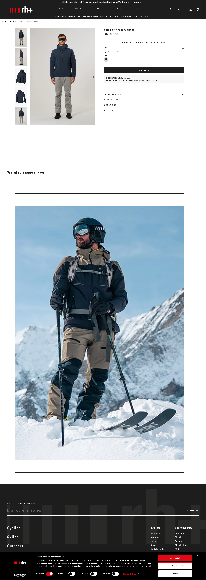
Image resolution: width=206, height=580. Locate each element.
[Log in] (190, 9)
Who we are (156, 533)
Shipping (179, 537)
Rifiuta (175, 574)
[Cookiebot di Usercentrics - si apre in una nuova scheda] (20, 575)
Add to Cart (144, 70)
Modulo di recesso (183, 545)
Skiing (13, 537)
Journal (154, 541)
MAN (61, 9)
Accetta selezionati (175, 566)
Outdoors (15, 546)
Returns (178, 541)
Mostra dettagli (129, 574)
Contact (154, 545)
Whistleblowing (158, 549)
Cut (105, 48)
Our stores (155, 537)
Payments (179, 533)
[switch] (71, 574)
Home (4, 21)
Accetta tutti (175, 558)
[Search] (171, 9)
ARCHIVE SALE (141, 9)
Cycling (14, 528)
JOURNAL (98, 9)
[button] (21, 123)
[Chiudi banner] (197, 555)
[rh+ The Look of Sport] (20, 9)
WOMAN (78, 9)
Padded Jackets (32, 21)
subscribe (190, 510)
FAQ (177, 549)
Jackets (20, 21)
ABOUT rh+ (118, 9)
